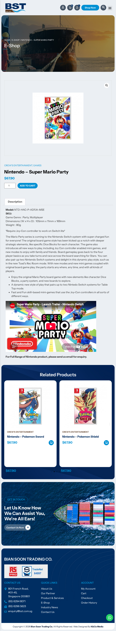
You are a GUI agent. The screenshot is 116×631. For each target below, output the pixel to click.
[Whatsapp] (109, 617)
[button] (110, 8)
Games (37, 165)
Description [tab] (15, 201)
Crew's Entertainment (18, 165)
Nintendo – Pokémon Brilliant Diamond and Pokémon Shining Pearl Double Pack (83, 440)
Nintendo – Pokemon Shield (25, 436)
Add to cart (27, 185)
